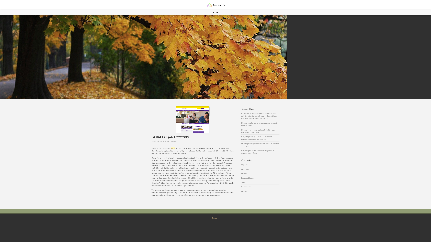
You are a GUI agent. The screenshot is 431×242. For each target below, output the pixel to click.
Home (215, 12)
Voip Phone (245, 165)
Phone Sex (245, 169)
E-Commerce (246, 187)
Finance (244, 191)
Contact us (215, 218)
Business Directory (248, 178)
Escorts (244, 173)
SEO (243, 182)
